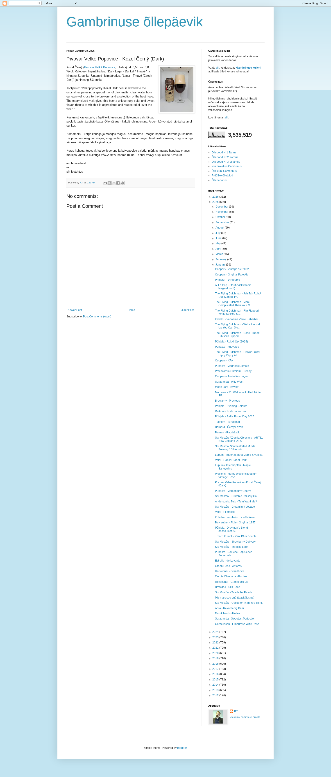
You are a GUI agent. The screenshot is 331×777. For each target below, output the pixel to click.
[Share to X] (113, 183)
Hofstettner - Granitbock (229, 571)
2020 (215, 653)
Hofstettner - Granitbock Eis (231, 581)
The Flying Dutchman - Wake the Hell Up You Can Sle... (238, 326)
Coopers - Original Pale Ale (231, 274)
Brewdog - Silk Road (227, 587)
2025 (215, 202)
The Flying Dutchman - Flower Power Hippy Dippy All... (237, 353)
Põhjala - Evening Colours (231, 406)
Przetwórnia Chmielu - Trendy (233, 371)
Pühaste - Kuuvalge (227, 346)
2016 (215, 674)
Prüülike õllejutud (222, 175)
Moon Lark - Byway (226, 386)
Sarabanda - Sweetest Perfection (235, 618)
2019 (215, 658)
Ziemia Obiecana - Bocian (231, 576)
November (222, 211)
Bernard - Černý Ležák (229, 427)
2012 (215, 695)
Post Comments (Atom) (97, 316)
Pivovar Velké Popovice (99, 67)
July (218, 233)
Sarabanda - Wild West (229, 381)
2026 (215, 196)
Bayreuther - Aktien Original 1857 (235, 522)
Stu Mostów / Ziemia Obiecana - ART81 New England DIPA (239, 439)
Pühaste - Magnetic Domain (232, 366)
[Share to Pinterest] (122, 183)
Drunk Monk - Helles (227, 613)
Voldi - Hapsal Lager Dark (231, 460)
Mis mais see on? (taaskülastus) (234, 597)
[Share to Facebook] (118, 183)
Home (131, 310)
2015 (215, 679)
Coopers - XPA (224, 360)
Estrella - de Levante (227, 560)
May (218, 243)
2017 (215, 669)
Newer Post (75, 310)
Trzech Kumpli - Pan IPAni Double (235, 536)
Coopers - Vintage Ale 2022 (232, 269)
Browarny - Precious (227, 400)
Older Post (187, 310)
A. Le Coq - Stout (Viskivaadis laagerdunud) (233, 287)
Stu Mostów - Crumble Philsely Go (236, 496)
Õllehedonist (219, 180)
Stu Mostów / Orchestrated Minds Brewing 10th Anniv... (235, 448)
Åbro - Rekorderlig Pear (229, 608)
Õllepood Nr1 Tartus (224, 152)
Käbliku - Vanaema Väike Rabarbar (236, 319)
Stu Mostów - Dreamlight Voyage (235, 506)
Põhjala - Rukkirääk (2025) (231, 341)
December (222, 206)
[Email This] (105, 183)
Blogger (182, 747)
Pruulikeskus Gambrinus (227, 166)
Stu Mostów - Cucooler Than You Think (239, 602)
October (220, 217)
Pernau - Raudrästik (227, 432)
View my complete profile (245, 717)
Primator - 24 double (227, 279)
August (220, 227)
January (220, 264)
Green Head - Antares (228, 566)
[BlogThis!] (109, 183)
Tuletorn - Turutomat (227, 421)
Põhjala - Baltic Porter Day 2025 (234, 416)
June (218, 238)
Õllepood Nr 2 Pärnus (225, 157)
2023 (215, 637)
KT (236, 711)
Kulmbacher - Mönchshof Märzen (235, 517)
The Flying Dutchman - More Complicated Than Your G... (233, 304)
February (221, 259)
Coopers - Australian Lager (231, 376)
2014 (215, 684)
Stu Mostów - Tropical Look (231, 546)
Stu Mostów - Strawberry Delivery (235, 541)
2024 (215, 632)
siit (217, 67)
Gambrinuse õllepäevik (134, 21)
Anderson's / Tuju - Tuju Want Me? (236, 501)
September (222, 222)
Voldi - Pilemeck (225, 511)
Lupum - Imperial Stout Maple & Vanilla (239, 454)
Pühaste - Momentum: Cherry (233, 491)
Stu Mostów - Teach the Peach (233, 592)
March (219, 254)
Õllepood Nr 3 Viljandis (226, 161)
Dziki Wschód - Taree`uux (230, 411)
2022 (215, 642)
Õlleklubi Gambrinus (224, 171)
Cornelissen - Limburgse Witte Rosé (237, 624)
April (218, 248)
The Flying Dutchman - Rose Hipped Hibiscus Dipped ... (237, 334)
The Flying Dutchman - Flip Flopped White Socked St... (237, 312)
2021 (215, 647)
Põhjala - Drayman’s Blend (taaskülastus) (231, 529)
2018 (215, 663)
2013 (215, 690)
